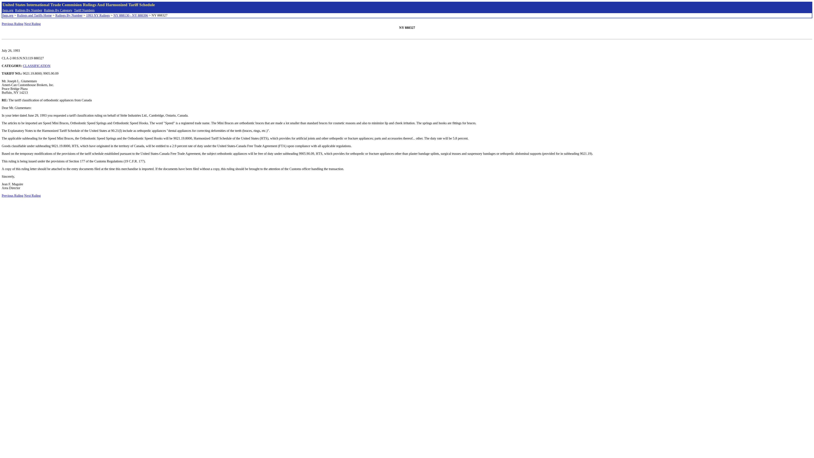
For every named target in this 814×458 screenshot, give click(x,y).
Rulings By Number (28, 10)
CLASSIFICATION (36, 66)
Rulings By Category (58, 10)
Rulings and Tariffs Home (34, 15)
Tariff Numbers (84, 10)
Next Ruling (32, 24)
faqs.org (8, 10)
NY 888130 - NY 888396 (130, 15)
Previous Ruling (12, 24)
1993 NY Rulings (98, 15)
